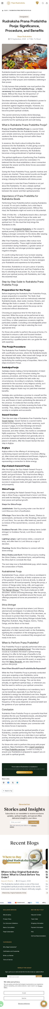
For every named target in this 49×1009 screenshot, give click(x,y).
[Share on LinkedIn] (17, 782)
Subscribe (34, 822)
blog (6, 10)
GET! (38, 977)
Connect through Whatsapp (25, 772)
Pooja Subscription (8, 931)
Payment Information (37, 927)
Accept (24, 993)
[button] (4, 862)
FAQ (32, 931)
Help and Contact (36, 914)
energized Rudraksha (22, 229)
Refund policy (7, 914)
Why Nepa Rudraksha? (10, 947)
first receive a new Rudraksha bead (16, 649)
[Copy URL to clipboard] (3, 782)
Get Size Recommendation (38, 936)
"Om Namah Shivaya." (11, 590)
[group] (22, 871)
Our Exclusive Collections (10, 923)
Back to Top (8, 790)
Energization (24, 17)
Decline (24, 998)
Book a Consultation (9, 927)
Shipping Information (37, 923)
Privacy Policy (7, 919)
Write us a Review (8, 955)
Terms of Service (7, 959)
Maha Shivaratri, (16, 662)
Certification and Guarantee (11, 951)
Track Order (34, 919)
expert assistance (36, 747)
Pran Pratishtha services (15, 749)
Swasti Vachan (8, 421)
